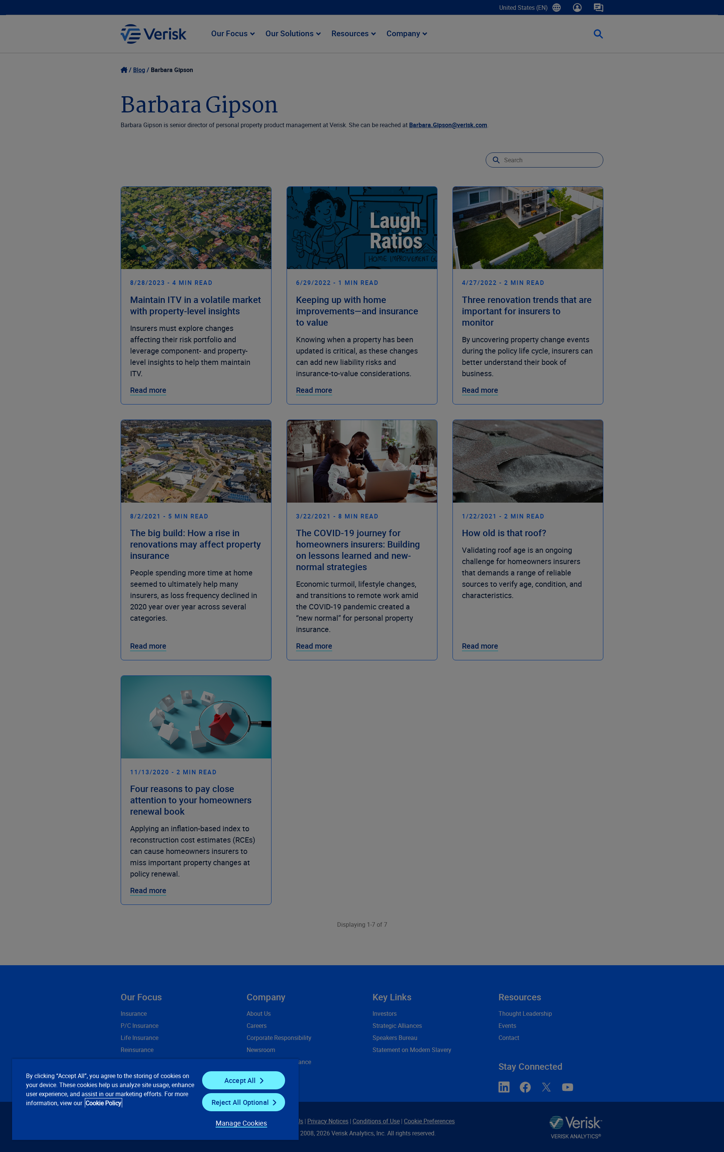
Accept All (240, 1080)
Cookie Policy (103, 1103)
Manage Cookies (241, 1122)
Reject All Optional (240, 1102)
